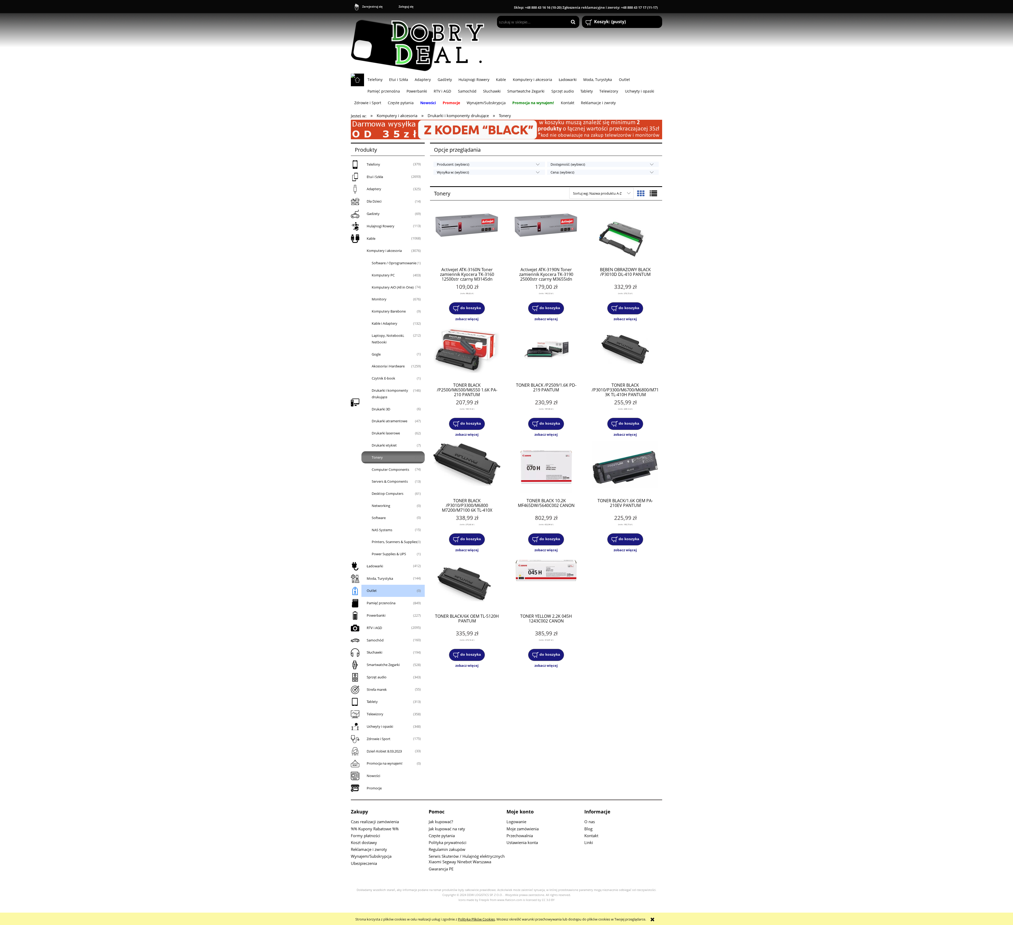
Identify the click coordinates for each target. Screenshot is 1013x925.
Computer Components (390, 469)
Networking (381, 505)
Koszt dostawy (364, 842)
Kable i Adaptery (384, 323)
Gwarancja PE (441, 868)
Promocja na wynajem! (384, 763)
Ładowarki (375, 566)
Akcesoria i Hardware (388, 366)
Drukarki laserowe (386, 433)
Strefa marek (377, 689)
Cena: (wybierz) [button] (562, 172)
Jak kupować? (441, 821)
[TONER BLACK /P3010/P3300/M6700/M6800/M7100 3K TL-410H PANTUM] (625, 352)
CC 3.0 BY (548, 900)
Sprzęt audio (376, 677)
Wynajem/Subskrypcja (371, 856)
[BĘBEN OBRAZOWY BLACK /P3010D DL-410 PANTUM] (625, 236)
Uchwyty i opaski (380, 726)
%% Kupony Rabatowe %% (375, 828)
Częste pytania (442, 835)
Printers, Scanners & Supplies (394, 541)
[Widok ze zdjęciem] (640, 193)
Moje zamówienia (522, 828)
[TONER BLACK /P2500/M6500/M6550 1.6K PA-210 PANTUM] (466, 352)
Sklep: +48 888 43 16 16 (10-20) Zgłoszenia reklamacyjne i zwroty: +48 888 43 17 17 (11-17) (586, 7)
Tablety (372, 701)
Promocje (374, 788)
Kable (371, 238)
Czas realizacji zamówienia (375, 821)
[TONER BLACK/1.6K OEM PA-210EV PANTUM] (625, 467)
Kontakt (591, 835)
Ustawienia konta (522, 842)
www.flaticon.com (509, 900)
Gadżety (373, 213)
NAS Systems (382, 530)
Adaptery (374, 188)
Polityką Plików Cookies (476, 919)
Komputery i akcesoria (384, 250)
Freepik (484, 900)
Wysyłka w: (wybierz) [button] (453, 172)
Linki (588, 842)
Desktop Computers (387, 493)
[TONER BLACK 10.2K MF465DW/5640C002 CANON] (546, 467)
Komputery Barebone (389, 311)
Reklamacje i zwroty (369, 849)
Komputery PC (383, 275)
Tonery (377, 457)
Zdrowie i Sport (378, 738)
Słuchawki (374, 652)
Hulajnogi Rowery (380, 226)
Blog (588, 828)
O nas (589, 821)
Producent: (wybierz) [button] (453, 164)
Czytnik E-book (383, 378)
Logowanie (516, 821)
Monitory (379, 299)
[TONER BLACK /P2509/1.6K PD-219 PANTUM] (546, 352)
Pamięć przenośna (381, 603)
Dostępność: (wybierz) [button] (568, 164)
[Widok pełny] (653, 193)
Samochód (375, 640)
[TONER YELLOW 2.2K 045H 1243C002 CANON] (546, 583)
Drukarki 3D (381, 409)
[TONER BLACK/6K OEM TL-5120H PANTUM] (466, 583)
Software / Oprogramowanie (394, 263)
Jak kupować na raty (447, 828)
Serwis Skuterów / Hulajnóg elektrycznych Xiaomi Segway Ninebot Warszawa (467, 859)
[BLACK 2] (506, 129)
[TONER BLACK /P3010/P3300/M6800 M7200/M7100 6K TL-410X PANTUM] (466, 467)
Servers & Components (390, 481)
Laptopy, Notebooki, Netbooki (388, 338)
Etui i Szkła (375, 176)
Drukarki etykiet (384, 445)
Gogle (376, 354)
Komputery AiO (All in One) (393, 287)
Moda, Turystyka (380, 578)
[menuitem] (375, 79)
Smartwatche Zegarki (383, 664)
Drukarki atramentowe (389, 421)
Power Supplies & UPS (389, 554)
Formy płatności (365, 835)
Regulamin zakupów (447, 849)
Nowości (373, 775)
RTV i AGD (374, 627)
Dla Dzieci (374, 201)
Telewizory (375, 714)
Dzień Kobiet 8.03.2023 (384, 751)
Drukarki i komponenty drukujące (390, 393)
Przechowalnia (519, 835)
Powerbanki (376, 615)
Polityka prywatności (447, 842)
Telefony (373, 164)
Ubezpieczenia (364, 863)
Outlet (372, 590)
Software (379, 517)
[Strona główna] (420, 43)
